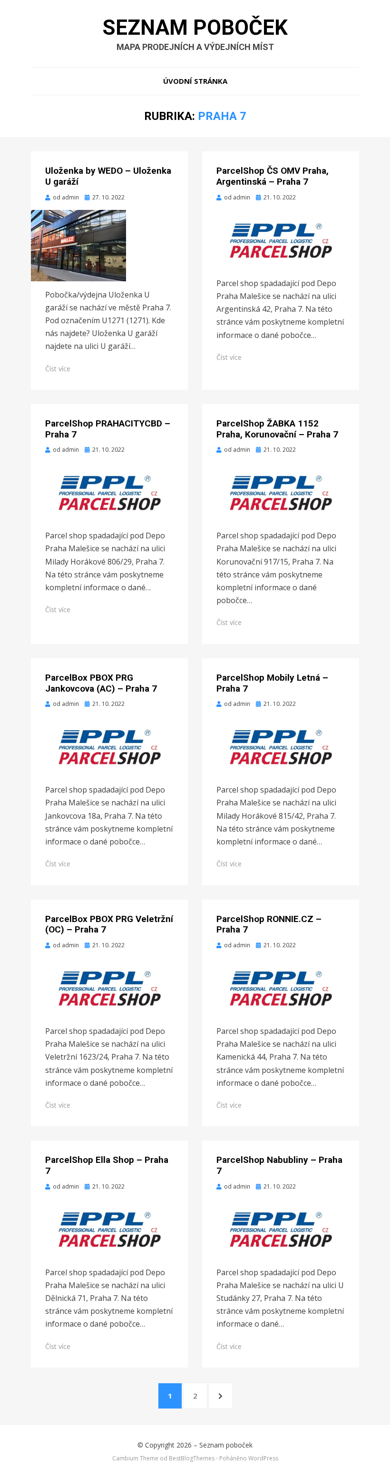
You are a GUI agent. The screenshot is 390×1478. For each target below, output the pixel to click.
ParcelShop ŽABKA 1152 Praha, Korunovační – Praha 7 (277, 429)
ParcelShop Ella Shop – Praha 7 (106, 1165)
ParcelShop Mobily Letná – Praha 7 (272, 683)
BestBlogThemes (191, 1458)
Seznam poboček (195, 27)
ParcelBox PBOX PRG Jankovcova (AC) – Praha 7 (101, 683)
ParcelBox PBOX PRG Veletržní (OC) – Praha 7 (109, 924)
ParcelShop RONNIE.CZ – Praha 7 (269, 924)
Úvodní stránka (195, 81)
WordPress (263, 1458)
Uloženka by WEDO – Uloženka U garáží (108, 176)
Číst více (57, 368)
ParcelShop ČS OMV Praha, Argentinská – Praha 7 (272, 176)
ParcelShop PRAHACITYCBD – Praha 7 (107, 429)
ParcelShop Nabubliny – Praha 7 (279, 1165)
